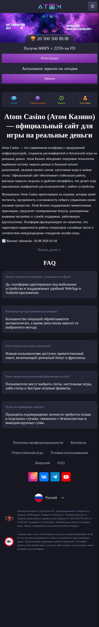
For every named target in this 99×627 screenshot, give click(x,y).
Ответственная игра (24, 503)
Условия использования (71, 503)
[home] (49, 6)
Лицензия (42, 513)
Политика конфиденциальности (37, 493)
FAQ (62, 513)
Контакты (83, 493)
